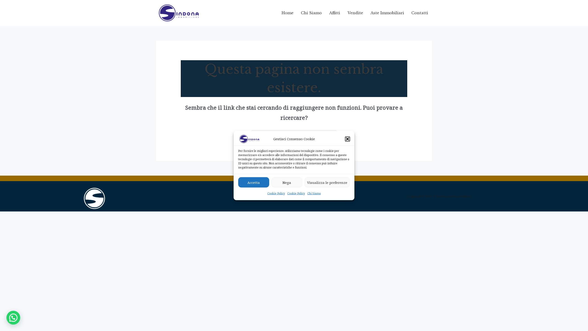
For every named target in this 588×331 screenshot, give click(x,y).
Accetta (253, 182)
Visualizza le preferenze (327, 182)
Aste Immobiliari (387, 13)
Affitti (334, 13)
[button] (347, 139)
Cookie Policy (276, 193)
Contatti (419, 13)
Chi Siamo (314, 193)
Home (288, 13)
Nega (287, 182)
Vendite (355, 13)
